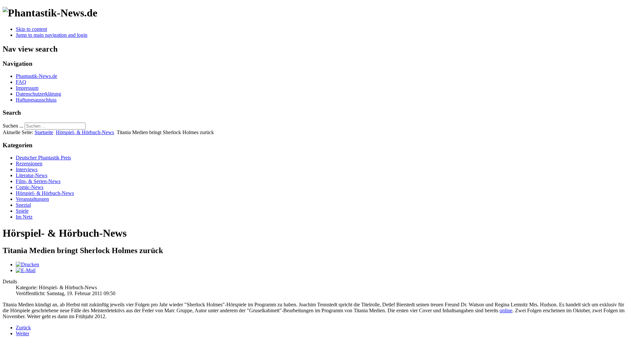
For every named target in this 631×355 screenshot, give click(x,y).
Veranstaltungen (32, 199)
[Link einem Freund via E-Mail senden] (25, 270)
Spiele (22, 211)
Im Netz (24, 217)
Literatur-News (31, 175)
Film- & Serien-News (38, 181)
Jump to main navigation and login (51, 35)
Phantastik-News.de (36, 76)
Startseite (44, 132)
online (506, 310)
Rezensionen (29, 163)
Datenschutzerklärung (38, 94)
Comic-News (29, 187)
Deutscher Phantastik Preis (43, 157)
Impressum (27, 88)
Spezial (23, 205)
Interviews (26, 169)
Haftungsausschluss (36, 100)
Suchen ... (13, 126)
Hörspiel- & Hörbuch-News (85, 132)
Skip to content (31, 29)
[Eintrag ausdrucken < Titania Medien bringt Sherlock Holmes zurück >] (27, 264)
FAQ (21, 82)
